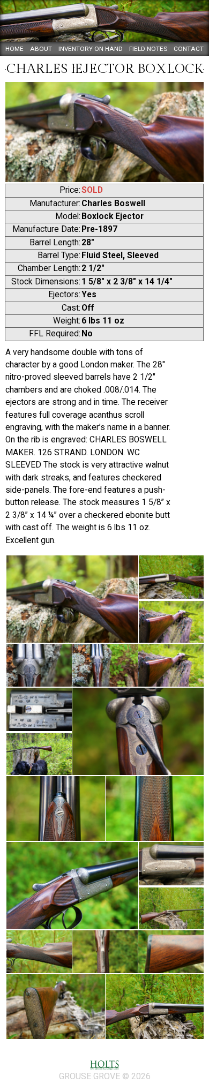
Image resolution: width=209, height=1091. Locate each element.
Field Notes (148, 48)
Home (14, 48)
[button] (71, 599)
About (41, 48)
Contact (189, 48)
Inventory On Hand (90, 48)
